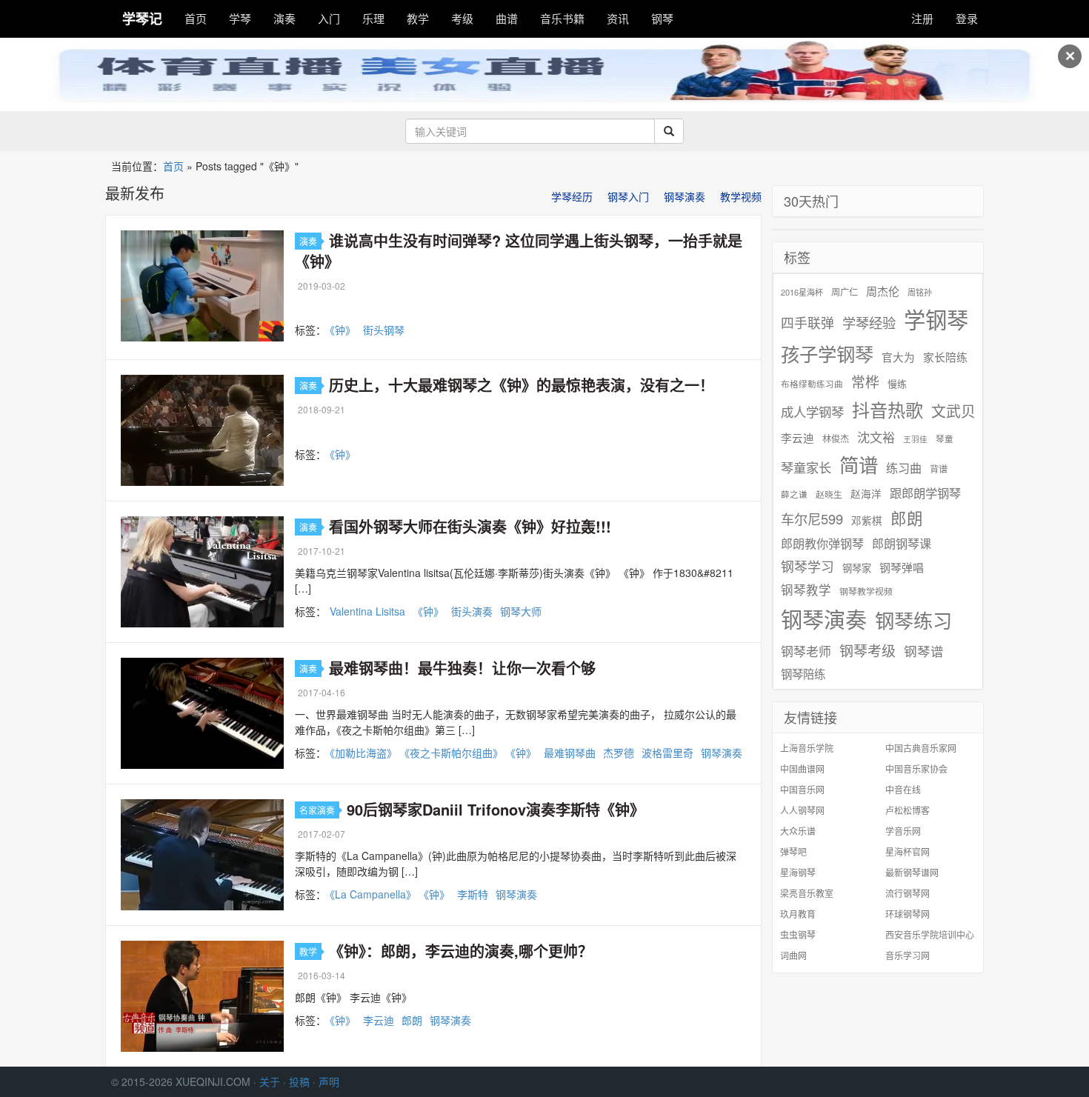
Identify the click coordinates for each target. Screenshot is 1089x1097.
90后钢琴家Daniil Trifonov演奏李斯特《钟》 (496, 809)
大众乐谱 (798, 830)
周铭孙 (920, 292)
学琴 (240, 18)
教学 (418, 18)
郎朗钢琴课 (901, 543)
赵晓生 (829, 493)
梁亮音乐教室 (806, 893)
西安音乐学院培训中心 (929, 934)
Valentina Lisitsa (367, 611)
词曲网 (793, 955)
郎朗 (412, 1020)
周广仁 (844, 291)
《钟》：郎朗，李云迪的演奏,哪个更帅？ (461, 950)
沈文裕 (876, 437)
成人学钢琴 (812, 412)
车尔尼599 (812, 518)
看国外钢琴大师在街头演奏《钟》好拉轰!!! (470, 526)
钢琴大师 (521, 611)
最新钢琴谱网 (912, 872)
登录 (967, 18)
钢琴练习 (913, 619)
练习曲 (904, 467)
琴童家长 (806, 467)
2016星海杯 (802, 292)
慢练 (897, 383)
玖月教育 (798, 913)
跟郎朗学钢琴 (925, 492)
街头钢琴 (383, 329)
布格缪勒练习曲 (812, 384)
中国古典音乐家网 (920, 747)
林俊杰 (835, 438)
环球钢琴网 (907, 913)
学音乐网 (903, 830)
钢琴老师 (806, 651)
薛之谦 (794, 494)
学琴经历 (572, 196)
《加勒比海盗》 (363, 752)
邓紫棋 (866, 520)
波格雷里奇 (667, 752)
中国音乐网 (802, 789)
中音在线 (903, 789)
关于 (269, 1081)
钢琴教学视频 (866, 590)
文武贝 (953, 411)
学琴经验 (869, 322)
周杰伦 (882, 291)
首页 (195, 18)
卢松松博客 (907, 810)
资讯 (618, 18)
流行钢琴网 (907, 893)
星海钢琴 (798, 872)
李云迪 (378, 1020)
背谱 (939, 468)
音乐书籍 (562, 18)
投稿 (299, 1081)
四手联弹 (807, 322)
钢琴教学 (806, 589)
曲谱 (507, 18)
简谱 (858, 465)
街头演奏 (472, 611)
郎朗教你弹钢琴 (822, 543)
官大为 (898, 356)
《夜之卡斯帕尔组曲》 (453, 752)
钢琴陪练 (803, 673)
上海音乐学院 (806, 747)
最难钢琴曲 (570, 752)
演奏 (284, 18)
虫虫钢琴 (798, 934)
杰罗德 (618, 752)
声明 (329, 1081)
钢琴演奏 (684, 196)
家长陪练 (945, 356)
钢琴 (662, 18)
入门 (329, 18)
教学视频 (741, 196)
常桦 (865, 381)
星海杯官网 (907, 851)
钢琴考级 (867, 650)
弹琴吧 (793, 851)
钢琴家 (856, 568)
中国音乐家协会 (916, 768)
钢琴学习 (807, 566)
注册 (922, 18)
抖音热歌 (887, 409)
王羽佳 (915, 438)
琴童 (944, 438)
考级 (462, 18)
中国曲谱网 (802, 768)
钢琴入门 (628, 196)
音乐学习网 (907, 955)
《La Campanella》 (373, 894)
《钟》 (343, 329)
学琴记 (142, 18)
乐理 (373, 18)
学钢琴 (936, 319)
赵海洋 (866, 494)
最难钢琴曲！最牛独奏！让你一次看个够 (462, 667)
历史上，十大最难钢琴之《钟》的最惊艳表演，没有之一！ (521, 385)
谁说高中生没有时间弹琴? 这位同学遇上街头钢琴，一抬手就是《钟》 (518, 251)
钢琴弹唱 (901, 567)
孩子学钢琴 (827, 353)
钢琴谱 (924, 650)
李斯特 (472, 894)
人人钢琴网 (802, 810)
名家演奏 (317, 810)
